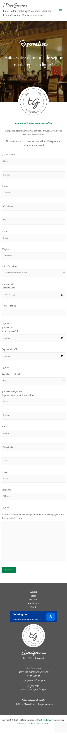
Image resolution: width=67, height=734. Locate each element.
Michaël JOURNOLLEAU (29, 724)
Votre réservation (9, 266)
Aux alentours (34, 604)
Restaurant (33, 600)
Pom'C (47, 724)
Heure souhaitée (9, 306)
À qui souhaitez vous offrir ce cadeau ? (18, 395)
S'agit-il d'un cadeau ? (11, 374)
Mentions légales (44, 720)
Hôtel (33, 596)
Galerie (33, 607)
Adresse (5, 186)
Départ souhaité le (10, 349)
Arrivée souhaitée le (10, 331)
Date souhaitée (8, 288)
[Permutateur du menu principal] (60, 10)
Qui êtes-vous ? (8, 155)
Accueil (33, 592)
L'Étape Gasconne (15, 5)
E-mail (4, 231)
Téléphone (6, 249)
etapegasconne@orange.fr (33, 680)
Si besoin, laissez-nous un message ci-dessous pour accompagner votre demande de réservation (33, 516)
